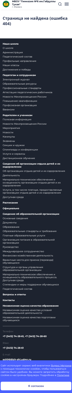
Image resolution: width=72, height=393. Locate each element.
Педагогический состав (17, 56)
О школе (8, 48)
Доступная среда (13, 197)
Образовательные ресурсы (20, 83)
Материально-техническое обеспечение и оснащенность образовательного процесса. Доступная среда (30, 277)
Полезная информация (17, 119)
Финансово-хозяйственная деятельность (28, 255)
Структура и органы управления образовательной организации (23, 269)
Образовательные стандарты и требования (29, 231)
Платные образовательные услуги (24, 235)
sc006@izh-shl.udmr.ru (17, 359)
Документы (10, 222)
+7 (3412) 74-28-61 (13, 347)
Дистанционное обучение (19, 158)
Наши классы (11, 65)
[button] (60, 4)
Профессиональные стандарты (22, 88)
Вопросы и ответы (14, 294)
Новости (8, 132)
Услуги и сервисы (14, 153)
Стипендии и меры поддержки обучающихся (31, 284)
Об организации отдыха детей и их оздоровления (34, 170)
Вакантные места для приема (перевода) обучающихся (28, 261)
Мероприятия (11, 128)
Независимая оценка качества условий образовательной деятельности (27, 312)
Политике (63, 375)
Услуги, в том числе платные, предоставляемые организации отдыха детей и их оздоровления (32, 191)
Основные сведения (15, 218)
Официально (11, 208)
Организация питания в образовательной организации (29, 241)
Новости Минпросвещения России (25, 96)
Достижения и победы (17, 69)
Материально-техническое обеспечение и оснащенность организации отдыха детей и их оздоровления (32, 182)
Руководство (11, 246)
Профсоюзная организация (20, 105)
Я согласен (36, 386)
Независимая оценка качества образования (31, 305)
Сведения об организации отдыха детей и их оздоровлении (31, 165)
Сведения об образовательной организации (31, 214)
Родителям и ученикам (17, 115)
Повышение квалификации (20, 100)
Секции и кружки (14, 145)
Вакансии (9, 109)
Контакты (9, 300)
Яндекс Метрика (61, 365)
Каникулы (9, 136)
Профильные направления (19, 60)
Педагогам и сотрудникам (19, 75)
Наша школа (10, 43)
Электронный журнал (16, 79)
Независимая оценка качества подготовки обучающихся (29, 319)
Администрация (13, 52)
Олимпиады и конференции (20, 149)
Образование (11, 226)
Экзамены (9, 141)
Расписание (10, 202)
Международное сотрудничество (23, 251)
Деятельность (11, 175)
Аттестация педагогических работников (27, 92)
